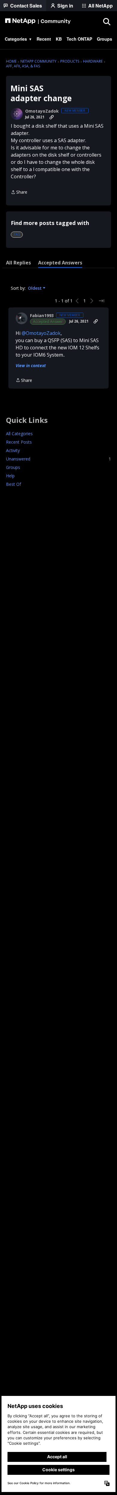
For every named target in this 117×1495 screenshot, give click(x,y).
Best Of (13, 484)
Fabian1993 (42, 315)
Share (19, 192)
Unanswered (58, 459)
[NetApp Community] (38, 21)
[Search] (106, 21)
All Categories (19, 433)
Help (10, 476)
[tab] (18, 262)
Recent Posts (19, 442)
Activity (13, 450)
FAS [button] (17, 234)
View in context (31, 365)
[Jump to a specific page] (101, 301)
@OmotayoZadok (41, 333)
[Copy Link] (51, 117)
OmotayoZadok (42, 111)
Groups (13, 467)
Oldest (35, 288)
